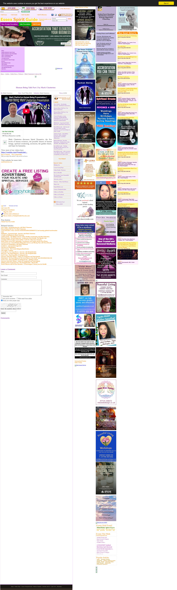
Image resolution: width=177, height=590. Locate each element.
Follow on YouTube (58, 192)
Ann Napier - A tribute (7, 250)
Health (102, 561)
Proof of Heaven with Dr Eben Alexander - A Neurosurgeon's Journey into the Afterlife (24, 264)
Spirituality (102, 530)
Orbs (2, 232)
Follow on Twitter (58, 197)
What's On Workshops (6, 56)
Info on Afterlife (58, 172)
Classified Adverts (5, 58)
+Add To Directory (42, 15)
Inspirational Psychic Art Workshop (127, 36)
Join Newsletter (25, 24)
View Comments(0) (16, 154)
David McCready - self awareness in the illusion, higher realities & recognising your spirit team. (62, 153)
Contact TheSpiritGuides (60, 189)
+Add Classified (25, 15)
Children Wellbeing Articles (109, 560)
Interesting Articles (109, 561)
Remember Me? (7, 296)
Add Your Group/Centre (81, 45)
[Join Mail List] (58, 68)
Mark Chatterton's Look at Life (33, 74)
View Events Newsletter (9, 24)
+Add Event (3, 15)
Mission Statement (37, 586)
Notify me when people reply (11, 300)
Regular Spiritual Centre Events (8, 52)
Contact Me (6, 208)
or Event (87, 42)
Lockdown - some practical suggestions (11, 246)
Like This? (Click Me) (8, 131)
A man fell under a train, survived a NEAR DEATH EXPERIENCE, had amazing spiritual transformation (29, 230)
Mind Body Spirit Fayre (106, 528)
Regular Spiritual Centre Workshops (9, 53)
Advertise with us (58, 179)
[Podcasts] (65, 16)
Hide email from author (25, 298)
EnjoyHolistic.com (58, 186)
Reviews (3, 61)
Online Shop (17, 586)
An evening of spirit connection (126, 117)
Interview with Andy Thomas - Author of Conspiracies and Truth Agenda (20, 256)
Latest (56, 102)
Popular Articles (102, 558)
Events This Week (103, 534)
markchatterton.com (6, 162)
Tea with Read (121, 46)
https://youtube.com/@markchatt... (14, 152)
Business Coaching (100, 529)
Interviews (4, 68)
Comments (4, 279)
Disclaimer (59, 586)
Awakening (99, 560)
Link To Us (53, 586)
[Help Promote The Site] (80, 365)
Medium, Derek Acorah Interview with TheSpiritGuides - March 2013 (19, 262)
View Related (62, 158)
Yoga (114, 530)
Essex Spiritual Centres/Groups (8, 59)
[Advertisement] (36, 80)
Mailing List (57, 165)
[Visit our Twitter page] (55, 15)
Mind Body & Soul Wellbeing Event (127, 57)
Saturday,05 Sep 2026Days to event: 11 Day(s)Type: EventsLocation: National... (105, 543)
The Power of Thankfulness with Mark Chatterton (14, 244)
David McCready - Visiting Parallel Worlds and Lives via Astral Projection (61, 147)
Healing (98, 561)
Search (69, 18)
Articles (7, 74)
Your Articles (4, 64)
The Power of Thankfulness (8, 247)
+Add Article (13, 15)
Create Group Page (59, 167)
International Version (80, 361)
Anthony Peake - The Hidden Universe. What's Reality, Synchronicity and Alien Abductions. (25, 236)
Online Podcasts (79, 7)
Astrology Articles (105, 559)
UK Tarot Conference (123, 77)
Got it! (166, 3)
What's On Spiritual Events (7, 55)
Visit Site (120, 41)
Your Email (4, 275)
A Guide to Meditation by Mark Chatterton (12, 235)
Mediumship (108, 563)
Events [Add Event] (104, 525)
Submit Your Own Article (8, 221)
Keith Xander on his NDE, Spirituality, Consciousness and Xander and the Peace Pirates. (24, 241)
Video (83, 42)
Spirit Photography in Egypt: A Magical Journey (126, 204)
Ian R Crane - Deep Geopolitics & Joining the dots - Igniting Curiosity (19, 259)
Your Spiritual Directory (7, 67)
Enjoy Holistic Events (6, 62)
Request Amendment (9, 210)
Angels (98, 559)
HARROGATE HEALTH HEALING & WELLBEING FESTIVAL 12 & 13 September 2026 (127, 154)
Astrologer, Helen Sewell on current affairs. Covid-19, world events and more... (21, 239)
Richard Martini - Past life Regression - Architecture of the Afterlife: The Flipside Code (61, 142)
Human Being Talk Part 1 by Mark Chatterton (13, 229)
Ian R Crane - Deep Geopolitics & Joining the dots (14, 255)
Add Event (36, 24)
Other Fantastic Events (110, 529)
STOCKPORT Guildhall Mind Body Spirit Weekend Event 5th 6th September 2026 (127, 90)
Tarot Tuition (108, 530)
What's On (56, 184)
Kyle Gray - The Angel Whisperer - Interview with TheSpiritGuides (18, 253)
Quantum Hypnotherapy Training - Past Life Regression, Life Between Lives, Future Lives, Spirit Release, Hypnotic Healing (127, 245)
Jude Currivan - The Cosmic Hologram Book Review (15, 249)
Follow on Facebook (59, 194)
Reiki (98, 530)
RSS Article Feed (60, 202)
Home (3, 50)
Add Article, (78, 42)
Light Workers (100, 563)
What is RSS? (59, 204)
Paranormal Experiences (102, 564)
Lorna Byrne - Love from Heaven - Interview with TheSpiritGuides (18, 252)
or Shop (86, 7)
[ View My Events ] (65, 8)
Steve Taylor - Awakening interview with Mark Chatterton (16, 227)
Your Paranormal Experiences (8, 65)
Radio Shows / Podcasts (17, 74)
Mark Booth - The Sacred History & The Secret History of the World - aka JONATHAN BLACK (26, 258)
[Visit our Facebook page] (52, 15)
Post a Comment (5, 154)
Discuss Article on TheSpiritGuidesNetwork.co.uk (16, 216)
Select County (78, 362)
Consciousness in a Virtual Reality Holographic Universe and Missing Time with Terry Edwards (26, 242)
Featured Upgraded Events (101, 535)
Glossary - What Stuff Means (61, 181)
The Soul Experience (123, 192)
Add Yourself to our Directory (83, 43)
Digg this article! (7, 212)
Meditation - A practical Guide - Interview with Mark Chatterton (18, 233)
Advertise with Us (46, 586)
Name (2, 271)
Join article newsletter (9, 298)
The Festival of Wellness (124, 66)
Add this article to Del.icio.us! (11, 214)
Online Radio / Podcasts (60, 170)
